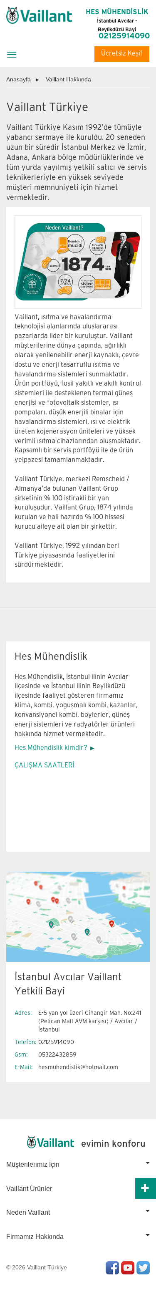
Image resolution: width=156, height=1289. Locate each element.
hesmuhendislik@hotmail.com (78, 1067)
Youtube (127, 1267)
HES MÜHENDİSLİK (117, 20)
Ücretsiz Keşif (122, 53)
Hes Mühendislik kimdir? (51, 748)
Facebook (112, 1267)
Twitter (143, 1267)
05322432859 (57, 1054)
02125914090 (124, 36)
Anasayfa (18, 79)
